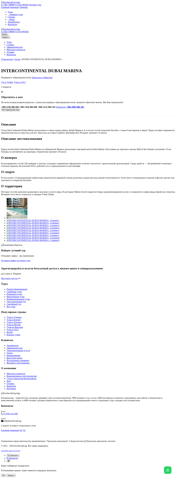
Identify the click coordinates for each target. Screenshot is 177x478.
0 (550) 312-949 (10, 414)
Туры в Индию (14, 325)
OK (3, 475)
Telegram (23, 7)
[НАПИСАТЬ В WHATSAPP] (167, 470)
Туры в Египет (14, 320)
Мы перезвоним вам (10, 110)
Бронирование (13, 355)
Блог (9, 381)
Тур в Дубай (7, 82)
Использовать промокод (18, 360)
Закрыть (5, 37)
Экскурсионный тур (16, 301)
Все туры (11, 306)
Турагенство (7, 59)
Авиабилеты (14, 22)
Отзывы (10, 52)
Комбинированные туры (18, 299)
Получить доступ (9, 278)
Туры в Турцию (14, 317)
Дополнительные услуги (18, 350)
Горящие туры (16, 14)
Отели (17, 59)
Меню (4, 34)
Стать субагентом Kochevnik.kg (21, 378)
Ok (20, 430)
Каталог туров (13, 335)
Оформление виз (15, 47)
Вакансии (11, 386)
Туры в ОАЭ (20, 82)
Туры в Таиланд (14, 322)
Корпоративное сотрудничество (22, 376)
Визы (12, 19)
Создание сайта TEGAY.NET (10, 451)
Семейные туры (14, 291)
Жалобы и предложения (18, 363)
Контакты (12, 24)
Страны (11, 17)
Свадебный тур (14, 304)
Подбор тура (35, 5)
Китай (10, 332)
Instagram (14, 7)
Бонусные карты (14, 358)
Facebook (5, 7)
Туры (10, 12)
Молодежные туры (15, 296)
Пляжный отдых (14, 294)
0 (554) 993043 (22, 5)
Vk (24, 430)
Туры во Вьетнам (15, 327)
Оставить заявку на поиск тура (15, 260)
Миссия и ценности (16, 49)
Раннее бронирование (17, 289)
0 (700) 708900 (8, 5)
